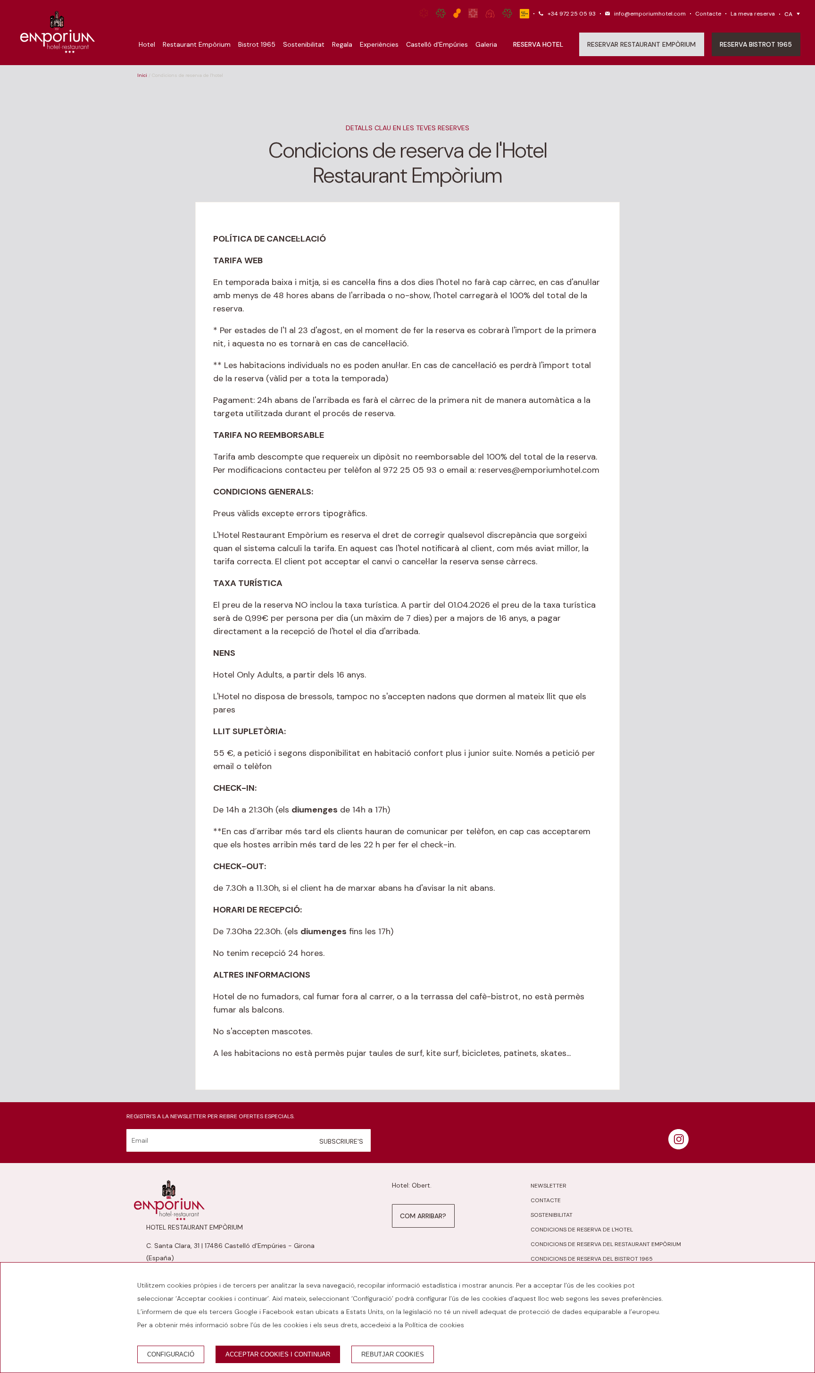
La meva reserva (753, 13)
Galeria (486, 44)
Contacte (708, 13)
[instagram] (678, 1146)
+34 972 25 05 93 (572, 13)
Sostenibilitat (303, 44)
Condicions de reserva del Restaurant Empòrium (606, 1244)
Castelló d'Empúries (437, 44)
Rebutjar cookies (392, 1354)
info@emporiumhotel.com (650, 13)
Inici (142, 75)
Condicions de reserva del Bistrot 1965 (592, 1259)
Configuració (170, 1354)
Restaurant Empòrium (197, 44)
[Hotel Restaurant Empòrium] (57, 32)
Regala (342, 44)
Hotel (147, 44)
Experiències (379, 44)
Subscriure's (341, 1141)
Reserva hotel (538, 44)
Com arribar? (423, 1216)
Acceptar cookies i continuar (277, 1354)
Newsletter (548, 1185)
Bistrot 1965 (256, 44)
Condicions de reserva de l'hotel (582, 1229)
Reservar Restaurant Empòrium (641, 44)
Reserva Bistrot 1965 (756, 44)
